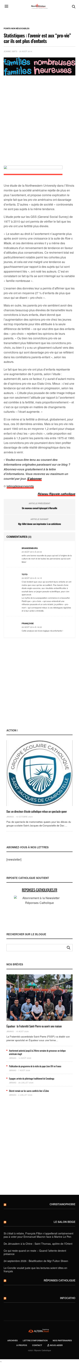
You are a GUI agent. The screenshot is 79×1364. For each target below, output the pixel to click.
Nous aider (56, 1345)
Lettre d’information (35, 1340)
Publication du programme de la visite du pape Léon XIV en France (35, 1066)
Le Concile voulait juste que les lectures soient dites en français (35, 1269)
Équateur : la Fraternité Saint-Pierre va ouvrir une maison (34, 1026)
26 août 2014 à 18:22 (32, 627)
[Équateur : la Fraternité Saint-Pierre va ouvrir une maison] (39, 997)
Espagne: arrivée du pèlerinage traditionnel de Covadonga (31, 1078)
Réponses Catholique (59, 1280)
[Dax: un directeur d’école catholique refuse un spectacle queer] (39, 773)
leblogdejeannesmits (20, 486)
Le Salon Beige (64, 1222)
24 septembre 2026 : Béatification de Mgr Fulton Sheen (36, 1261)
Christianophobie (62, 1204)
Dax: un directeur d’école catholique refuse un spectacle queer (36, 811)
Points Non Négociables (16, 28)
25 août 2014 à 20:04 (32, 552)
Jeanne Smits (10, 51)
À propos (21, 1345)
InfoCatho (67, 1298)
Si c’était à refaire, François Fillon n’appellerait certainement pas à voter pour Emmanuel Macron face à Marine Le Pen (38, 1234)
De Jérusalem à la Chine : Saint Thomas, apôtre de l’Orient (38, 1243)
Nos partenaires (62, 1340)
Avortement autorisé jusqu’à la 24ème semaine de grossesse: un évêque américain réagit (37, 1052)
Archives (12, 1340)
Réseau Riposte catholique (56, 494)
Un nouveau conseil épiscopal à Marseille (39, 508)
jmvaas (10, 816)
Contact (37, 1345)
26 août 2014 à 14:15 (32, 578)
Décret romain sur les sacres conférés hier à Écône (29, 1091)
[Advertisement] (39, 118)
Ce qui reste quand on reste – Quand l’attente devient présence (35, 1252)
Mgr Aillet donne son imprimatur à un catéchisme (39, 524)
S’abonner (34, 478)
